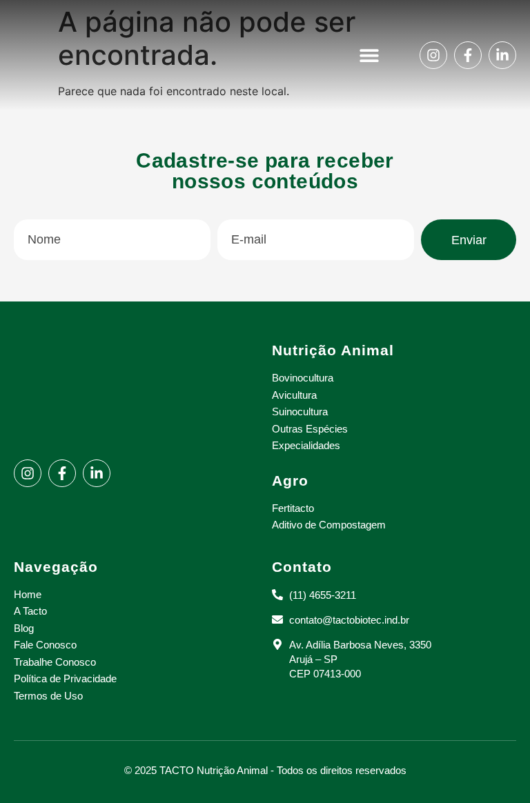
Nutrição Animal (333, 350)
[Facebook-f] (468, 55)
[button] (369, 55)
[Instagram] (433, 55)
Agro (290, 480)
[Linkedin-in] (502, 55)
